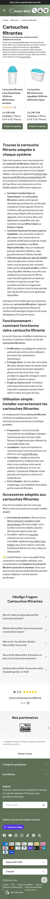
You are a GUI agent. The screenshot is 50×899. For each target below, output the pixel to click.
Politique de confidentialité (12, 887)
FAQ (13, 885)
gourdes (34, 534)
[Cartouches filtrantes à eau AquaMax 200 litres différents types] (37, 75)
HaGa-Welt (12, 880)
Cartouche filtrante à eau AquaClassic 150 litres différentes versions (12, 96)
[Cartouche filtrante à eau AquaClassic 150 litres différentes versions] (12, 75)
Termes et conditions (25, 885)
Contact (6, 885)
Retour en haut (25, 753)
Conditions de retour (28, 890)
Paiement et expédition (33, 887)
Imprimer (39, 885)
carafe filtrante (30, 454)
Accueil (5, 20)
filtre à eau (15, 20)
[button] (46, 10)
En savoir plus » (25, 57)
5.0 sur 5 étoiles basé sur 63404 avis (25, 697)
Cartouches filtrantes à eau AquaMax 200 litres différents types (37, 94)
